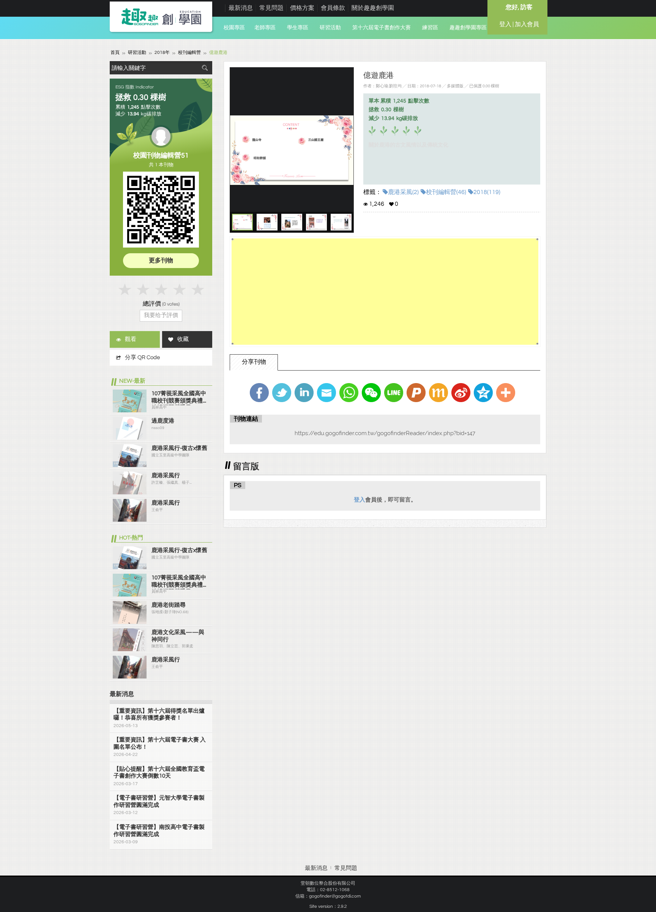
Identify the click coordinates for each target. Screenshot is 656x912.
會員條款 (333, 8)
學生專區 (297, 27)
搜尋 (204, 67)
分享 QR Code (142, 357)
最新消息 (241, 8)
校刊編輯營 (189, 52)
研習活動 (330, 27)
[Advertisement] (385, 291)
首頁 (115, 52)
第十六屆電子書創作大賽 (381, 27)
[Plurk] (416, 392)
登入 (359, 499)
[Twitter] (281, 392)
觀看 (130, 339)
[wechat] (371, 392)
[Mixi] (438, 392)
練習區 (430, 27)
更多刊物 (161, 260)
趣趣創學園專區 (468, 27)
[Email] (326, 392)
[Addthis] (505, 392)
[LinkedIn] (304, 392)
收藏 (183, 339)
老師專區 (265, 27)
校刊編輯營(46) (446, 192)
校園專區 (234, 27)
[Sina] (460, 392)
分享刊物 (254, 362)
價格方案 (302, 8)
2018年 (162, 52)
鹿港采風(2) (403, 192)
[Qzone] (483, 392)
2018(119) (486, 192)
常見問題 (271, 8)
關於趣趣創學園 (373, 8)
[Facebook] (259, 392)
